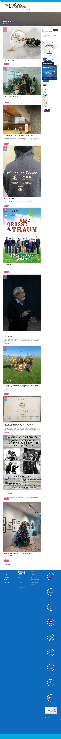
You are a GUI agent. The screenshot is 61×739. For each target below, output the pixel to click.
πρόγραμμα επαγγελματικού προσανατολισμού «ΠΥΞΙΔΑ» (18, 135)
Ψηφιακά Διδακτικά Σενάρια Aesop (22, 587)
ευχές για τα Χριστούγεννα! (11, 96)
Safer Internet (20, 582)
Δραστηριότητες (35, 9)
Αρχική (11, 9)
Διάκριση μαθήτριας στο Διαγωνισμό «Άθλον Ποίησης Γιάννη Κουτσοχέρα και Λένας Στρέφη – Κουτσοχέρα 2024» (19, 425)
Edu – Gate (33, 584)
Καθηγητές (28, 9)
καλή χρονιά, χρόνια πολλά (11, 60)
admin (6, 62)
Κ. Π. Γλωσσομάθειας (34, 585)
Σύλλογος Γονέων (43, 9)
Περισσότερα (6, 63)
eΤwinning (32, 572)
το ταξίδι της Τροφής (9, 198)
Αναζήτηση (43, 27)
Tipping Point (33, 574)
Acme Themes (56, 735)
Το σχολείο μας (16, 9)
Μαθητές (22, 9)
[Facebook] (55, 1)
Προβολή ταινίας (8, 264)
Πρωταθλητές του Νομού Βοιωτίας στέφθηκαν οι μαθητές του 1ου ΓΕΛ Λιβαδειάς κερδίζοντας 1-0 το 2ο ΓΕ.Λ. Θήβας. (22, 386)
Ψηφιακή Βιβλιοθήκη (20, 580)
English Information (51, 9)
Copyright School (34, 577)
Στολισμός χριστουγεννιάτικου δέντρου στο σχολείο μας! (19, 553)
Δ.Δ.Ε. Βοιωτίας (20, 574)
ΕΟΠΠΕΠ (32, 571)
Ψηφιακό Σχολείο (20, 577)
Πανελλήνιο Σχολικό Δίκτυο (21, 579)
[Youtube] (57, 1)
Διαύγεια (19, 585)
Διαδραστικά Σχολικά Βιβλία (35, 579)
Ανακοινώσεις (10, 62)
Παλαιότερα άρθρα (7, 564)
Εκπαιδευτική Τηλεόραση (34, 582)
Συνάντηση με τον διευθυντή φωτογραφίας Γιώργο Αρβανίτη (19, 492)
